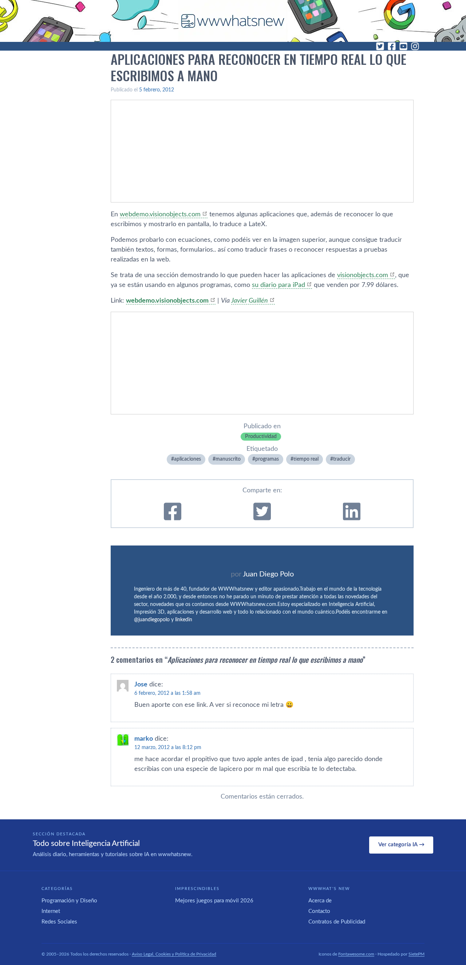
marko (143, 739)
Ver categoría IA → (401, 844)
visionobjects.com (362, 275)
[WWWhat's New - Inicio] (233, 21)
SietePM (416, 954)
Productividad (261, 436)
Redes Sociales (59, 922)
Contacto (319, 911)
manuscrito (228, 459)
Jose (140, 684)
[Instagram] (415, 46)
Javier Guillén (249, 301)
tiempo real (306, 459)
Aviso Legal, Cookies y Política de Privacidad (174, 954)
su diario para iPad (278, 285)
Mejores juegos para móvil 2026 (214, 900)
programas (267, 459)
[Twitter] (380, 46)
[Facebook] (391, 46)
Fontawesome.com (356, 954)
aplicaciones (187, 459)
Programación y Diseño (69, 900)
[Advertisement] (262, 151)
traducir (342, 459)
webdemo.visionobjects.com (160, 214)
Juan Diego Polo (268, 574)
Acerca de (320, 900)
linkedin (183, 619)
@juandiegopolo (152, 619)
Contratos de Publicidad (336, 922)
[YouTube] (403, 46)
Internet (51, 911)
